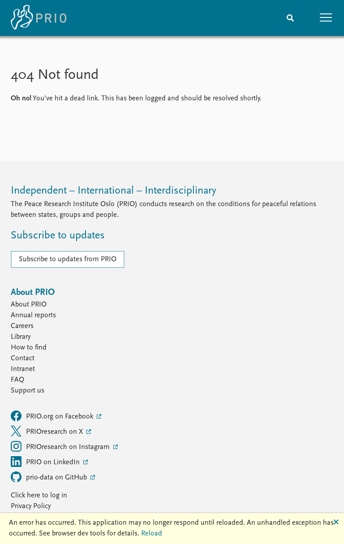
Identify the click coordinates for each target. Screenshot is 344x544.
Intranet (23, 369)
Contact (22, 358)
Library (20, 337)
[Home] (38, 18)
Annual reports (33, 315)
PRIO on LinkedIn (54, 462)
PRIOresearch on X (55, 432)
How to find (29, 347)
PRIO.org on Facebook (60, 416)
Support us (27, 390)
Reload (151, 533)
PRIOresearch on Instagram (69, 447)
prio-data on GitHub (57, 477)
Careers (22, 326)
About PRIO (29, 304)
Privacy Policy (31, 506)
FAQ (17, 380)
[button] (326, 18)
